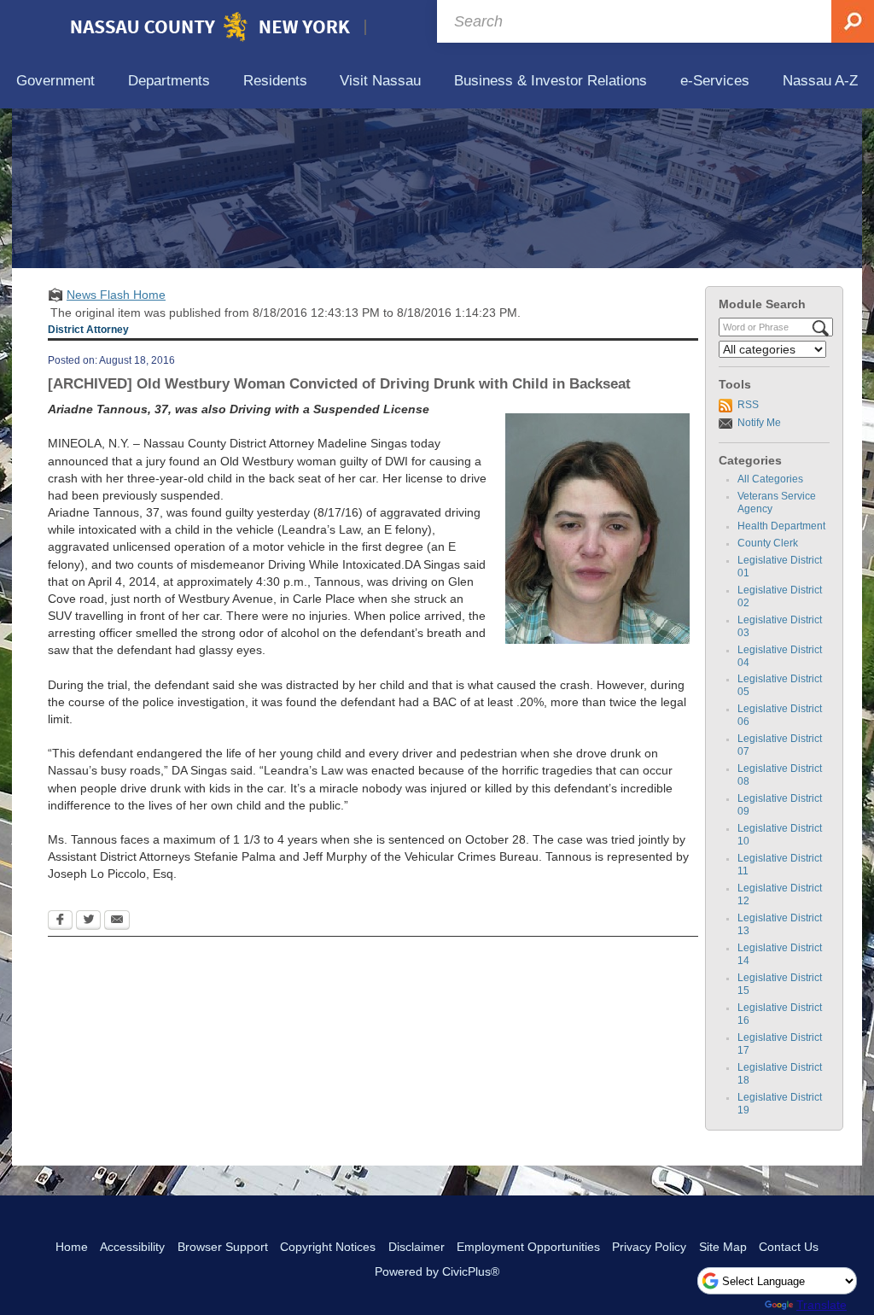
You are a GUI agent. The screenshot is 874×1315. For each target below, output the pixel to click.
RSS (748, 405)
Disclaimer (416, 1247)
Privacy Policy (649, 1247)
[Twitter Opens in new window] (88, 921)
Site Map (723, 1247)
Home (71, 1247)
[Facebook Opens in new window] (60, 921)
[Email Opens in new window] (117, 921)
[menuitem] (56, 81)
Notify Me (759, 423)
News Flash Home (116, 294)
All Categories (770, 479)
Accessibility (132, 1247)
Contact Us (789, 1247)
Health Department (781, 526)
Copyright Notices (328, 1247)
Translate (821, 1305)
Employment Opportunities (528, 1247)
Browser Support (223, 1247)
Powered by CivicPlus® (437, 1271)
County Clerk (767, 543)
